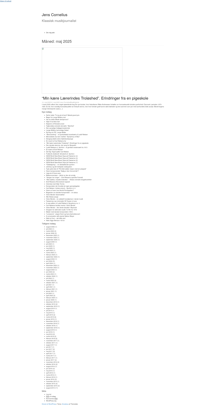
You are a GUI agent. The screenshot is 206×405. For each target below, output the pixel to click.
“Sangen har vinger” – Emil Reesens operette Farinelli (64, 177)
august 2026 (50, 227)
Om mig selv (50, 32)
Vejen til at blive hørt (53, 122)
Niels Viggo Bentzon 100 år (55, 220)
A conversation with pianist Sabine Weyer (60, 216)
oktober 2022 (50, 276)
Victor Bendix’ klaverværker (55, 195)
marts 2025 (50, 252)
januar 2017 (50, 360)
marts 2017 (50, 356)
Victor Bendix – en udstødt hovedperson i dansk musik (64, 199)
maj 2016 (49, 371)
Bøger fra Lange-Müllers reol (56, 117)
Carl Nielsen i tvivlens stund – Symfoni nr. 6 (60, 188)
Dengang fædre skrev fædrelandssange (59, 139)
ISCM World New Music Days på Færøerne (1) (62, 162)
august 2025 (50, 242)
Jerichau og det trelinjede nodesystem (59, 167)
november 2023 (51, 267)
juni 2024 (49, 261)
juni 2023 (49, 272)
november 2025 (51, 237)
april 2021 (49, 287)
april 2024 (49, 263)
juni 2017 (49, 349)
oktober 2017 (50, 343)
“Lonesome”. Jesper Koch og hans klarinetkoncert (63, 214)
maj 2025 (49, 248)
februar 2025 (50, 255)
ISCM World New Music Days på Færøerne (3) (62, 158)
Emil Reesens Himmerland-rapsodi (58, 182)
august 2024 (50, 259)
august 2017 (50, 345)
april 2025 (49, 250)
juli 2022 (49, 278)
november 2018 (51, 323)
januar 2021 (50, 291)
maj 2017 (49, 351)
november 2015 (51, 381)
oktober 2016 (50, 364)
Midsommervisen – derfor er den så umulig (60, 175)
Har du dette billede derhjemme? (57, 119)
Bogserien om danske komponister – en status (62, 192)
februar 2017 (50, 358)
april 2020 (49, 295)
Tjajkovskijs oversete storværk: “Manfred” (60, 126)
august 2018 (50, 330)
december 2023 (51, 265)
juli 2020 (49, 293)
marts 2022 (50, 280)
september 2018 (51, 328)
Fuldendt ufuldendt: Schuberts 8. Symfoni (60, 154)
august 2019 (50, 308)
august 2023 (50, 270)
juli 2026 (49, 229)
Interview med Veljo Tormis (55, 184)
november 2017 (51, 340)
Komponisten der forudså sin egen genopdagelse (63, 186)
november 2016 (51, 362)
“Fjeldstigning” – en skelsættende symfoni (60, 164)
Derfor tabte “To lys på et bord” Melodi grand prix (62, 115)
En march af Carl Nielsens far (56, 141)
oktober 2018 (50, 325)
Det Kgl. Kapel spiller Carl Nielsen (57, 152)
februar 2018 (50, 338)
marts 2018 (50, 336)
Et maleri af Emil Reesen (54, 149)
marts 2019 (50, 317)
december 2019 (51, 302)
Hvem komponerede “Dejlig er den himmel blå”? (62, 171)
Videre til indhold (5, 1)
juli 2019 (49, 310)
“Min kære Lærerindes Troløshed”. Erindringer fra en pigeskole (95, 98)
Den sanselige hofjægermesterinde (58, 128)
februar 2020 (50, 298)
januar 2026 (50, 233)
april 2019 (49, 315)
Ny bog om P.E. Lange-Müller (56, 132)
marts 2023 (50, 274)
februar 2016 (50, 377)
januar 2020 (50, 300)
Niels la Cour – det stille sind (55, 218)
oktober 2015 (50, 383)
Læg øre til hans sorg (53, 173)
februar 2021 (50, 289)
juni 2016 (49, 368)
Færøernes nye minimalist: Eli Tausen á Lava (61, 201)
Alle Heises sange (52, 197)
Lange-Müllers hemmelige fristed (57, 130)
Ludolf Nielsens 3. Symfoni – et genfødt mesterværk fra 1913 (66, 147)
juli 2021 (49, 285)
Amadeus (65, 404)
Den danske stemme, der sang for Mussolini (61, 145)
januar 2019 (50, 319)
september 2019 (51, 306)
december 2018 (51, 321)
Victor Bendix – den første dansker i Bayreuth (61, 207)
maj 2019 (49, 313)
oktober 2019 (50, 304)
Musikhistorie (74, 102)
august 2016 (50, 366)
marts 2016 (50, 375)
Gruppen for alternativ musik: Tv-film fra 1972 (61, 210)
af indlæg (51, 396)
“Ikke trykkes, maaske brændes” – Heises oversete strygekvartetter (69, 179)
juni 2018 (49, 332)
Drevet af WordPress (49, 404)
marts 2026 (50, 231)
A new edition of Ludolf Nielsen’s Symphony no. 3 (63, 203)
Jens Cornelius (54, 14)
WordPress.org (51, 401)
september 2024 (51, 257)
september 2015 (51, 386)
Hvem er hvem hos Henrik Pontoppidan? (60, 190)
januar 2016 (50, 379)
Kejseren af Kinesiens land (55, 124)
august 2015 (50, 388)
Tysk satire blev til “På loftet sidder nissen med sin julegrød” (66, 169)
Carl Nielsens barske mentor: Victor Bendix (60, 205)
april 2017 (49, 353)
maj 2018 (49, 334)
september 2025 (51, 240)
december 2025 (51, 235)
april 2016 (49, 373)
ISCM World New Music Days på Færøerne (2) (62, 160)
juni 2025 (49, 246)
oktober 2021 (50, 282)
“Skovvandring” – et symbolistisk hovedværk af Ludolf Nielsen (67, 134)
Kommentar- (52, 398)
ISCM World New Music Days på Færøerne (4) (62, 156)
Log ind (48, 394)
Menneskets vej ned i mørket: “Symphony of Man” (63, 137)
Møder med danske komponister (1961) (59, 212)
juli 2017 (49, 347)
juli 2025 (49, 244)
